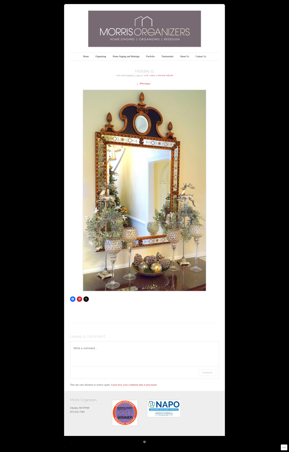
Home (86, 56)
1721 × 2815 (149, 75)
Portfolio (150, 56)
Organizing (100, 56)
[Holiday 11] (144, 190)
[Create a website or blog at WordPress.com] (144, 442)
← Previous (143, 83)
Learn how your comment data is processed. (134, 384)
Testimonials (167, 56)
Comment (207, 372)
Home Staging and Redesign (126, 56)
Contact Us (201, 56)
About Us (184, 56)
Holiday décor (165, 75)
